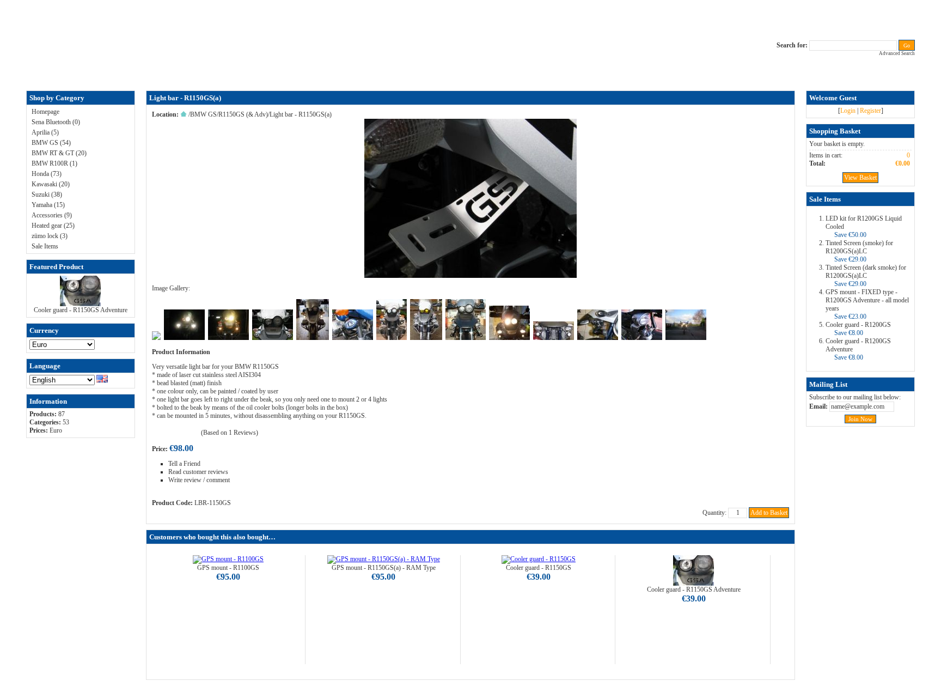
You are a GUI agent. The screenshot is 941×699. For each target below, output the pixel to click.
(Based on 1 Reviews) (229, 432)
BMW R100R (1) (54, 163)
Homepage (45, 112)
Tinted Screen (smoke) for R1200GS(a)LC (859, 247)
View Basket (860, 177)
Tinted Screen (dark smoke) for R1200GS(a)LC (866, 271)
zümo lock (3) (50, 236)
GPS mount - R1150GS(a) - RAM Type (384, 568)
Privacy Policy (472, 72)
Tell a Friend (184, 463)
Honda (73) (47, 174)
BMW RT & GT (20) (59, 153)
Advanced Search (897, 53)
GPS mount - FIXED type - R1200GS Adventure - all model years (867, 300)
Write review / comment (199, 480)
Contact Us (434, 72)
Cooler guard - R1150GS (538, 568)
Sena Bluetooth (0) (56, 122)
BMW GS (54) (51, 143)
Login (848, 110)
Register (870, 110)
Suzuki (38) (47, 194)
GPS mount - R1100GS (228, 568)
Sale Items (45, 246)
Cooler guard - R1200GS (858, 325)
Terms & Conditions (552, 72)
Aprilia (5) (45, 132)
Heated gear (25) (53, 225)
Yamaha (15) (48, 205)
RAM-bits (508, 72)
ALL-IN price (397, 72)
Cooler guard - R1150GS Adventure (80, 310)
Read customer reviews (198, 472)
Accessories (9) (52, 215)
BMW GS (203, 114)
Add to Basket (768, 512)
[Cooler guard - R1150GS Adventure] (80, 304)
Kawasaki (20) (51, 184)
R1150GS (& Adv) (243, 114)
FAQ (369, 72)
